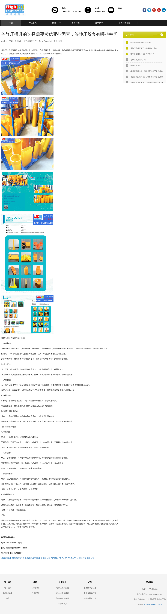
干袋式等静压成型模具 (90, 588)
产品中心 (33, 23)
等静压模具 (62, 603)
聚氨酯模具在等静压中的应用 (62, 598)
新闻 (54, 23)
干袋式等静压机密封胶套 (90, 593)
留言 (8, 598)
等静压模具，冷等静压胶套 (90, 598)
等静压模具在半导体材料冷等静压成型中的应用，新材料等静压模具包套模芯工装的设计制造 (146, 82)
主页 (11, 23)
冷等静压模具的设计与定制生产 (142, 54)
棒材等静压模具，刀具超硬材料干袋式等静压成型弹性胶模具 (146, 71)
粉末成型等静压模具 (62, 593)
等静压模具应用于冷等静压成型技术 (144, 48)
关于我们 (76, 23)
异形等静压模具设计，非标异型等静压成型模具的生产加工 (146, 77)
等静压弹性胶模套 (62, 588)
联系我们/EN (124, 23)
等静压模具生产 (136, 65)
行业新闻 (35, 593)
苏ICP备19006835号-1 (153, 604)
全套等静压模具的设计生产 (140, 42)
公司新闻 (35, 588)
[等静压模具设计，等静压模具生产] (27, 76)
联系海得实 (7, 593)
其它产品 (99, 23)
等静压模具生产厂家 (138, 59)
